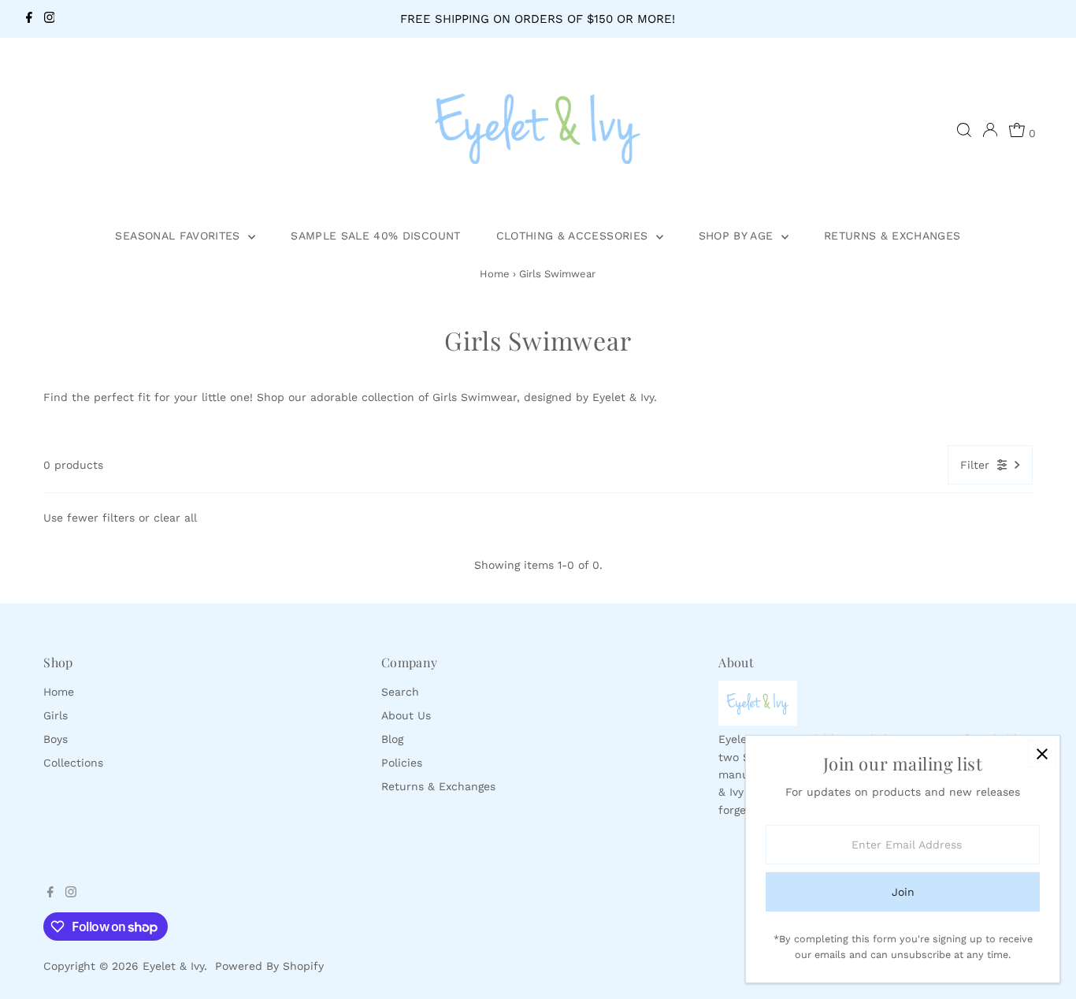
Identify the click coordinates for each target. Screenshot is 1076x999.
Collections (73, 762)
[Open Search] (964, 130)
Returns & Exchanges (892, 235)
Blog (392, 739)
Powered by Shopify (269, 966)
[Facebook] (29, 19)
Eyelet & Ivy (173, 966)
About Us (406, 715)
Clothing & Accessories (574, 235)
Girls (55, 715)
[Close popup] (1042, 753)
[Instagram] (49, 19)
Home (495, 274)
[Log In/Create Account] (990, 130)
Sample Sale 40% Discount (375, 235)
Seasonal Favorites (179, 235)
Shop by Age (738, 235)
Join (903, 892)
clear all (175, 517)
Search (400, 691)
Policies (401, 762)
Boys (55, 739)
